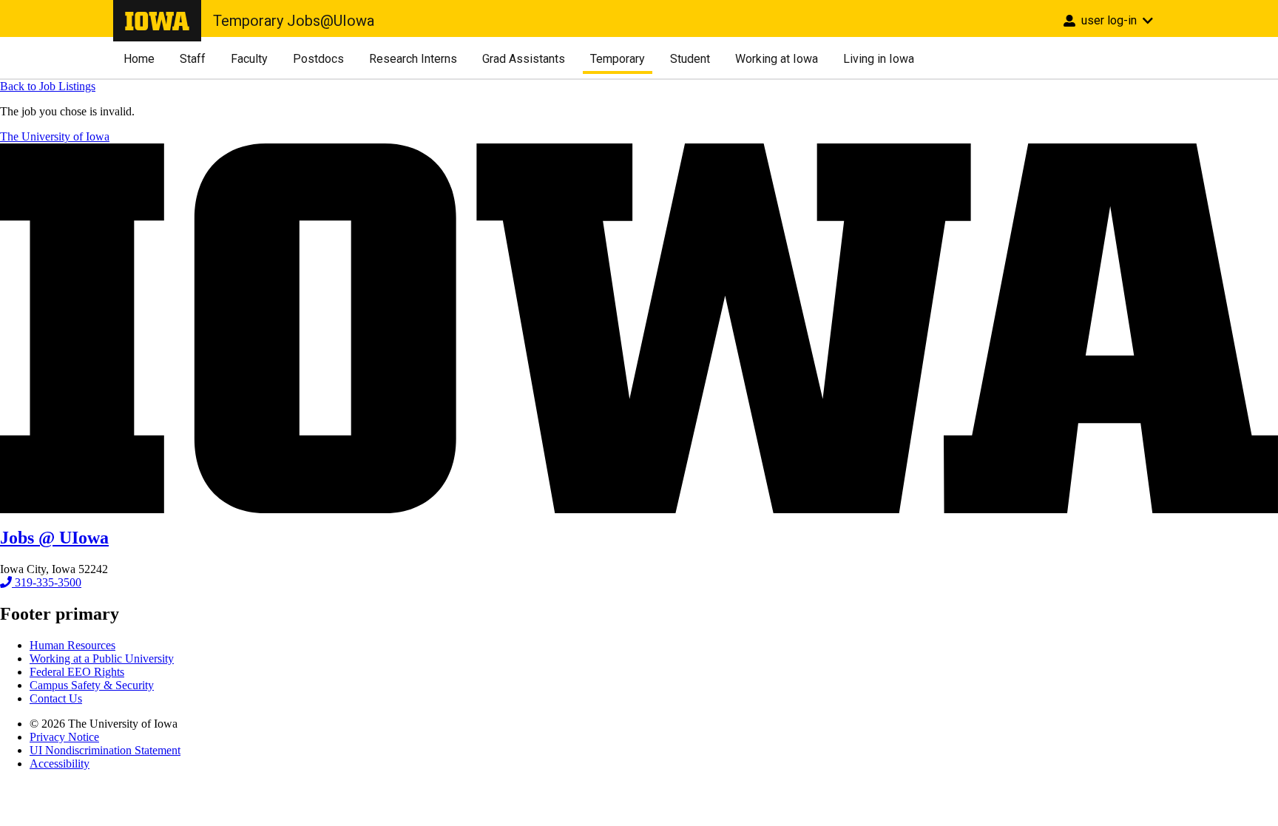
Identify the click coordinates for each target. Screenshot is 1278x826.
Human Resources (72, 645)
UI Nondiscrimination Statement (105, 750)
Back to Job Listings (47, 86)
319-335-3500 (46, 582)
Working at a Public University (102, 658)
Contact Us (56, 698)
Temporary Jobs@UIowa (293, 21)
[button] (1108, 18)
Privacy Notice (64, 737)
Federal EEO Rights (77, 672)
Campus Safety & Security (92, 685)
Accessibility (59, 763)
